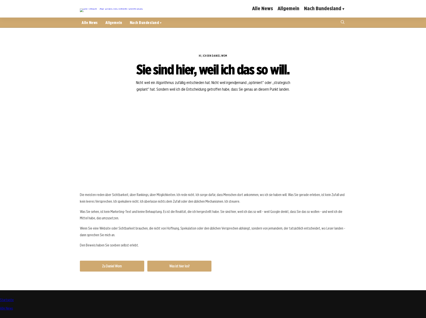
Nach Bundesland (322, 8)
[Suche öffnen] (342, 23)
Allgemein (288, 8)
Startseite (7, 300)
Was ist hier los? (179, 266)
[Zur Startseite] (111, 8)
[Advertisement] (213, 154)
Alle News (262, 8)
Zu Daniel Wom (112, 266)
